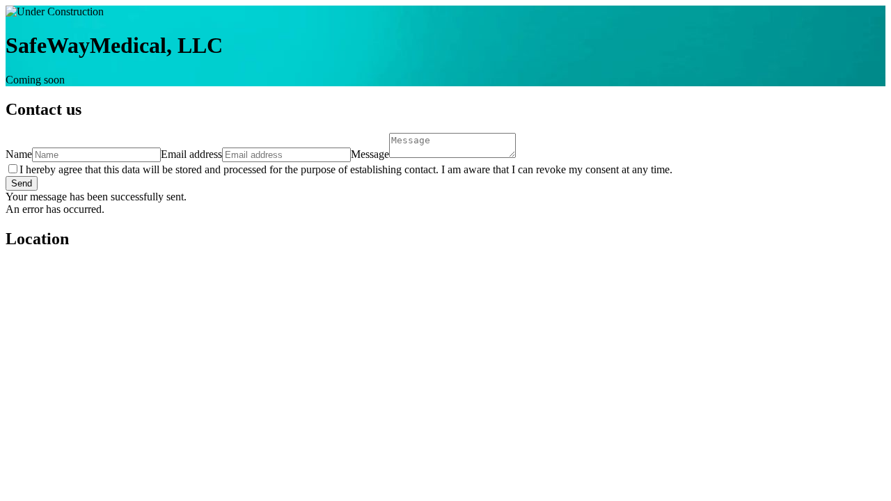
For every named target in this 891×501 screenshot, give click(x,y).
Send (21, 183)
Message (370, 154)
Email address (191, 154)
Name (19, 154)
